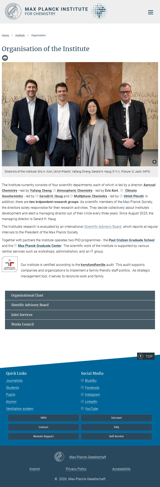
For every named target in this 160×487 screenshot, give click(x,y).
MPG (44, 417)
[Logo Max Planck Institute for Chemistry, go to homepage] (72, 11)
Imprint (34, 469)
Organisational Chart (27, 295)
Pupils (10, 395)
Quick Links (16, 373)
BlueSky (91, 381)
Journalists (14, 381)
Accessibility (121, 469)
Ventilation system (19, 409)
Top (149, 356)
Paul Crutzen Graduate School (131, 240)
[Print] (5, 58)
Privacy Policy (76, 469)
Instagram (92, 395)
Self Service (116, 436)
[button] (154, 162)
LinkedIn (91, 402)
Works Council (22, 324)
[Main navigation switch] (150, 12)
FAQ (116, 427)
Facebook (92, 388)
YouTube (91, 409)
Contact (43, 427)
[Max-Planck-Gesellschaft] (61, 457)
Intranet (116, 417)
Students (12, 388)
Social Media (92, 373)
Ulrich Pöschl (133, 196)
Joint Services (21, 315)
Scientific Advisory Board (102, 227)
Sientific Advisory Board (30, 305)
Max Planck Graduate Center (40, 246)
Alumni (11, 402)
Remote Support (43, 436)
